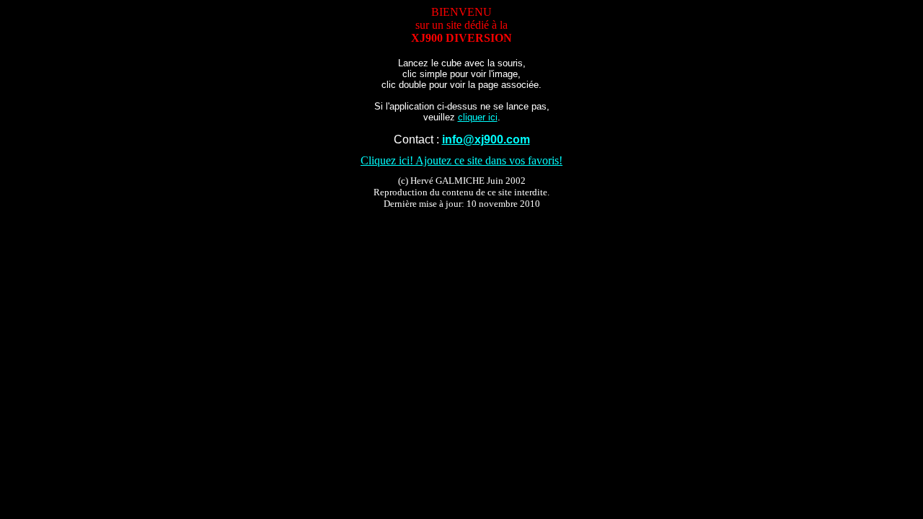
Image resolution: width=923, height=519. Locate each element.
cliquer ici (478, 117)
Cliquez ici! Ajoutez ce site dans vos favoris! (461, 160)
